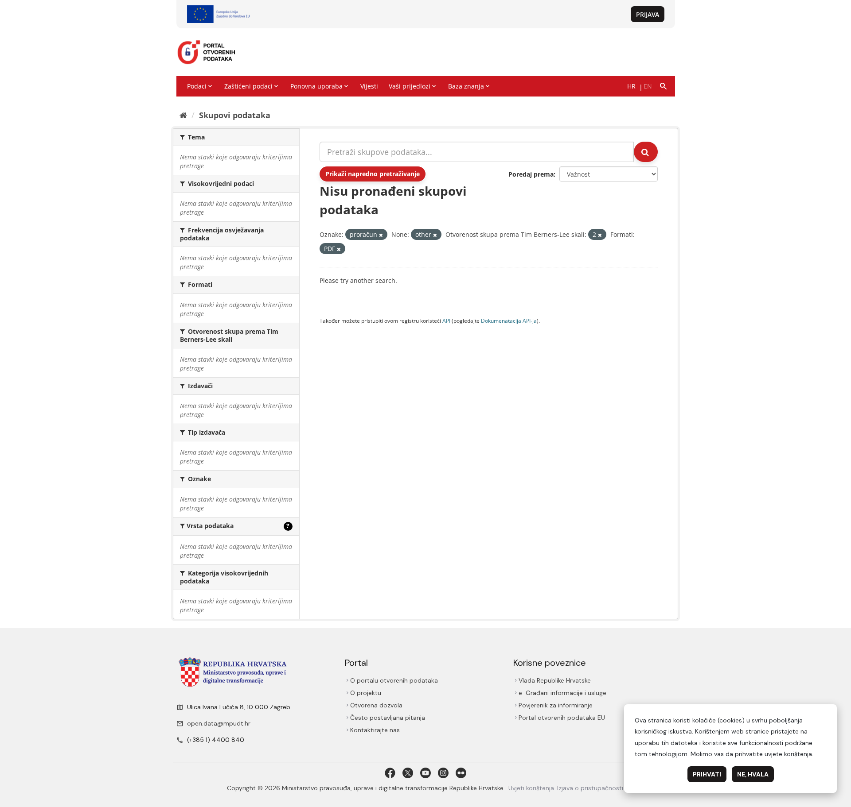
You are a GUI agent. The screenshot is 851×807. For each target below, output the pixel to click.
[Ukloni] (381, 235)
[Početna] (183, 115)
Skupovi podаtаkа (234, 115)
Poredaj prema (531, 174)
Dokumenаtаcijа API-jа (509, 320)
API (446, 320)
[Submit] (646, 152)
